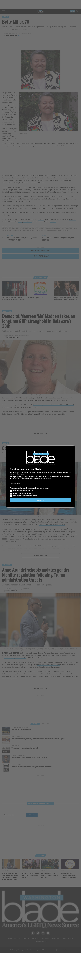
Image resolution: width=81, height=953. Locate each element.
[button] (40, 492)
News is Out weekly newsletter (23, 493)
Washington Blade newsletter (23, 490)
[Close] (72, 448)
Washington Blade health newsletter (25, 496)
